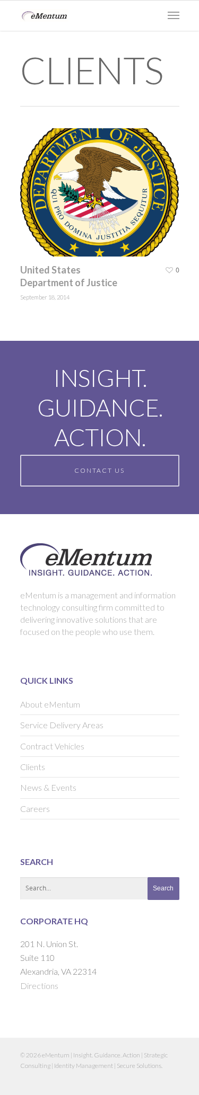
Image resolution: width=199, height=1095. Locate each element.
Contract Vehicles (52, 746)
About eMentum (50, 704)
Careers (35, 808)
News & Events (48, 787)
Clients (32, 767)
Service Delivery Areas (61, 725)
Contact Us (99, 470)
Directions (39, 986)
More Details (102, 184)
